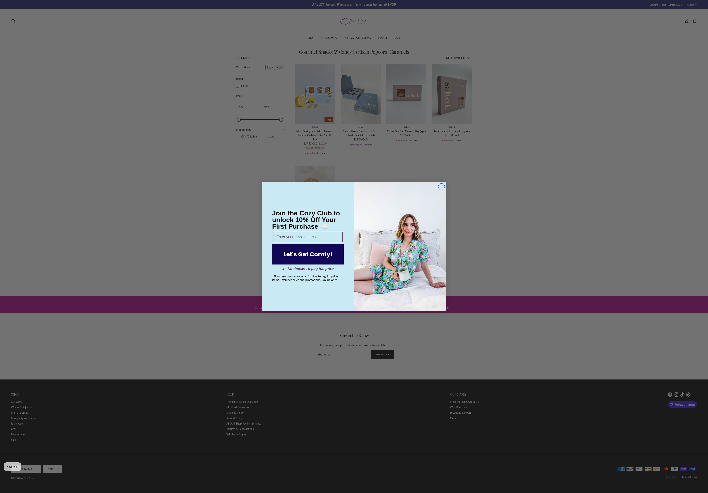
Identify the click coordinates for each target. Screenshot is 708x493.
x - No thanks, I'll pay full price (308, 268)
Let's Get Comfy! (308, 254)
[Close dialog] (441, 186)
